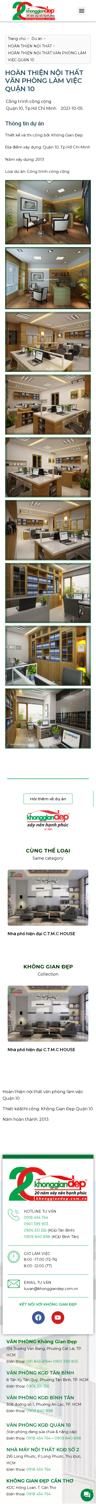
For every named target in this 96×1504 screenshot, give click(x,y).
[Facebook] (38, 1317)
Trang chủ (17, 38)
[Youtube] (57, 1317)
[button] (81, 11)
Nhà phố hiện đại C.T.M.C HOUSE (41, 933)
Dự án (36, 38)
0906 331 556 (35, 1230)
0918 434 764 (36, 1217)
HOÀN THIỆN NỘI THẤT (30, 46)
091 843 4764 (38, 1361)
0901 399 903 (36, 1224)
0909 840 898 (37, 1236)
